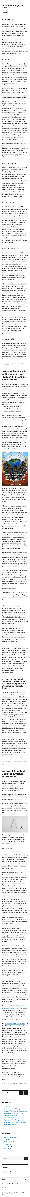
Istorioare (7, 1146)
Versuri (6, 1148)
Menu (5, 12)
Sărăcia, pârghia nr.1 (10, 1124)
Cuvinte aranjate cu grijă (10, 1183)
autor (4, 1187)
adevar (20, 1083)
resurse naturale (16, 762)
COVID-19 (7, 19)
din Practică (8, 1142)
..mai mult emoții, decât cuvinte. (10, 1192)
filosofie (24, 1083)
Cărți (5, 1140)
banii (19, 761)
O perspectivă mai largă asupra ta (15, 1120)
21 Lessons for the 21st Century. (15, 1023)
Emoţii (13, 363)
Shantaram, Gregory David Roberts (15, 1122)
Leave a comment (8, 364)
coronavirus (19, 363)
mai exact (9, 404)
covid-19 (25, 363)
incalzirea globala (6, 762)
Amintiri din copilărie (11, 1137)
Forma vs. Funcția (9, 1118)
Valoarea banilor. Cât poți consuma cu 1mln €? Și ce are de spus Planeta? (14, 375)
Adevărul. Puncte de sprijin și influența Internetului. (14, 774)
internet (4, 1085)
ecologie (23, 761)
